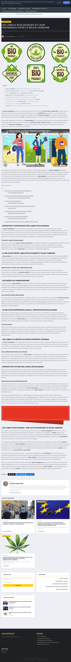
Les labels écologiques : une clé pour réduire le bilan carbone (21, 221)
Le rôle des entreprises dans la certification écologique (20, 206)
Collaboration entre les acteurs (16, 213)
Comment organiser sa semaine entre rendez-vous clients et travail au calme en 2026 (18, 523)
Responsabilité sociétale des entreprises (12, 11)
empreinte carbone (36, 262)
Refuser (59, 2)
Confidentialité (39, 660)
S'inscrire (18, 585)
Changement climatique (24, 8)
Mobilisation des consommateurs (17, 218)
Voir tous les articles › (15, 492)
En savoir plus (18, 3)
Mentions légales (31, 660)
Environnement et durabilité (39, 8)
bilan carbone (29, 120)
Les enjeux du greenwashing (13, 201)
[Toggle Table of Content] (2, 188)
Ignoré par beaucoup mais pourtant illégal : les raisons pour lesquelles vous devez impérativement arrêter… (17, 558)
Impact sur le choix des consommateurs (19, 198)
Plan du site (45, 660)
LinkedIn (31, 474)
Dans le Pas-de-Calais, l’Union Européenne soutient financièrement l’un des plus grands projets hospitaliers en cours (52, 524)
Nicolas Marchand (16, 483)
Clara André (41, 531)
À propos (25, 660)
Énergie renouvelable (30, 11)
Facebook (21, 474)
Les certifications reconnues (16, 203)
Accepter (66, 2)
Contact (4, 652)
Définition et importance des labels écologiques (18, 190)
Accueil (4, 8)
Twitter (13, 474)
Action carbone (12, 8)
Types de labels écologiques (16, 192)
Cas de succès (12, 208)
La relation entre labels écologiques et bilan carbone (19, 196)
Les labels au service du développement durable (18, 211)
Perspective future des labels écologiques (16, 216)
